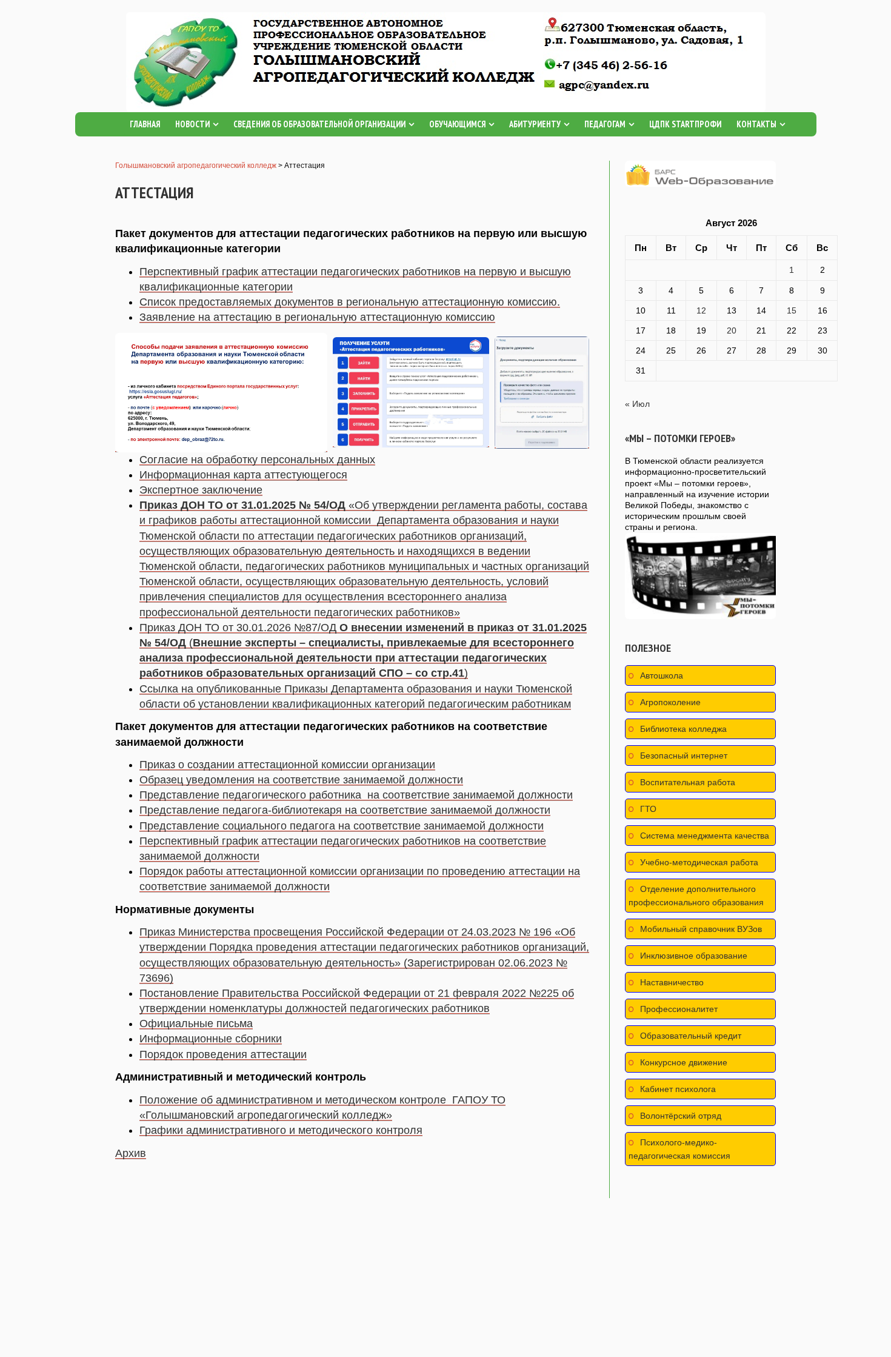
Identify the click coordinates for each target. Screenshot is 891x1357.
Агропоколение (670, 702)
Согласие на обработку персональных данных (257, 460)
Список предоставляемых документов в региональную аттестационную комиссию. (349, 302)
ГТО (648, 809)
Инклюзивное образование (693, 955)
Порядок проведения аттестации (223, 1054)
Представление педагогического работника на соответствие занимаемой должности (356, 795)
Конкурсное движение (683, 1062)
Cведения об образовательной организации (319, 124)
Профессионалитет (679, 1009)
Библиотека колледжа (683, 729)
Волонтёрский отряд (680, 1116)
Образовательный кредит (690, 1035)
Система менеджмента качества (704, 835)
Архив (130, 1153)
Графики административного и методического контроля (280, 1130)
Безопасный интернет (683, 755)
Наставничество (672, 982)
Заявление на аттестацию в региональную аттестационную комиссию (317, 317)
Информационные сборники (210, 1039)
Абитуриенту (535, 124)
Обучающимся (457, 124)
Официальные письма (196, 1023)
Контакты (756, 124)
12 (701, 310)
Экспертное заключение (200, 490)
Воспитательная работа (687, 782)
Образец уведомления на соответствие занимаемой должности (301, 780)
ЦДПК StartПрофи (685, 124)
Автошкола (661, 675)
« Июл (637, 404)
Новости (192, 124)
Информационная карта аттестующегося (243, 475)
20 (731, 330)
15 (791, 310)
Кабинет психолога (678, 1089)
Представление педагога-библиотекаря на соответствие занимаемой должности (344, 810)
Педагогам (605, 124)
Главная (145, 124)
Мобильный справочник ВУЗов (701, 929)
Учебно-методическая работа (699, 862)
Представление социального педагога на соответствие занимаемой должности (341, 826)
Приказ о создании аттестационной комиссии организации (287, 765)
